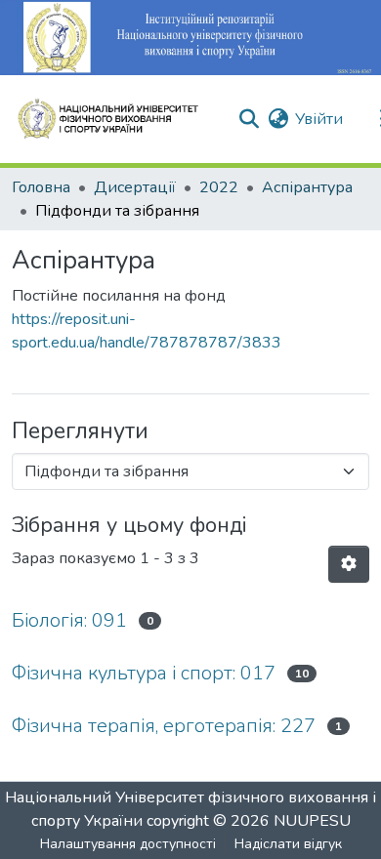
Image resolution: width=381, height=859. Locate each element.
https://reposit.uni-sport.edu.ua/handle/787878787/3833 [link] (146, 330)
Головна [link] (41, 187)
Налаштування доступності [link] (128, 844)
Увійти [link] (319, 119)
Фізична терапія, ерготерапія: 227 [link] (164, 726)
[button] (116, 119)
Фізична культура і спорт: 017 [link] (143, 673)
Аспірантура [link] (307, 187)
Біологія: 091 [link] (69, 620)
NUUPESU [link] (312, 821)
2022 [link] (218, 187)
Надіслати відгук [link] (288, 844)
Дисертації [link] (135, 187)
